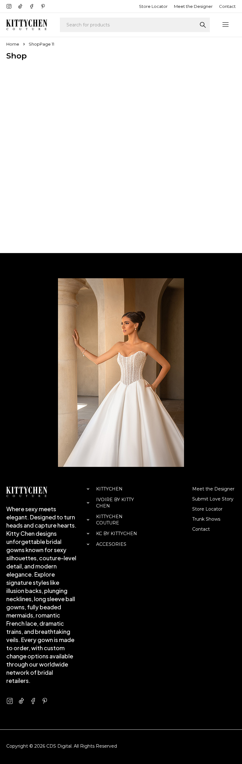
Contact (227, 6)
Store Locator (153, 6)
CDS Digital (59, 746)
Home (12, 44)
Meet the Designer (193, 6)
